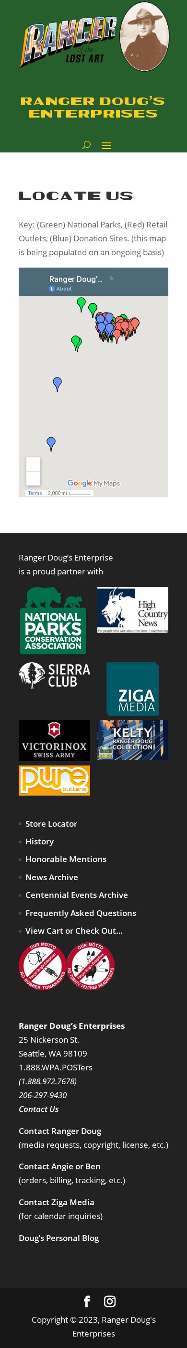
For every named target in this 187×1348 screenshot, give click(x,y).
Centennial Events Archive (76, 894)
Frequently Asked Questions (80, 912)
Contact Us (39, 1108)
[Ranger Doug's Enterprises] (95, 36)
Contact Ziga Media (56, 1202)
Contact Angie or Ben (60, 1166)
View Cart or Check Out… (74, 930)
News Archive (51, 877)
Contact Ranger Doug (60, 1130)
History (39, 841)
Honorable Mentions (65, 858)
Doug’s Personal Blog (59, 1237)
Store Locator (51, 823)
